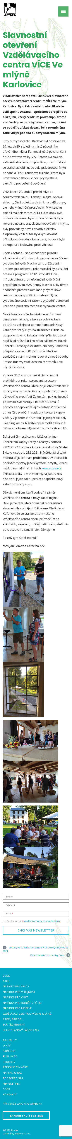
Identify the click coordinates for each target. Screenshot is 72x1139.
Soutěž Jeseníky (14, 1024)
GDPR (6, 1089)
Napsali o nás (12, 1072)
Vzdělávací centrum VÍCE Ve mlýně (27, 1013)
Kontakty (10, 1094)
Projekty (9, 1062)
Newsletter (11, 1083)
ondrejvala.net (22, 1133)
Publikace (10, 1056)
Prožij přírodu (13, 1019)
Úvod (6, 975)
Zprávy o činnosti (15, 1067)
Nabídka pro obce (15, 997)
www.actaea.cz (51, 468)
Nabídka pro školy (16, 986)
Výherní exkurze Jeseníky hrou (47, 955)
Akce (6, 981)
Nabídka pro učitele (17, 1008)
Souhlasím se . (33, 921)
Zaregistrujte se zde (26, 1115)
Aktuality (10, 1040)
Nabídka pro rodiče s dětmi (22, 1003)
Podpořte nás (13, 1078)
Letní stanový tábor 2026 (21, 1030)
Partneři (9, 1051)
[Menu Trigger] (63, 11)
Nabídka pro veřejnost (19, 992)
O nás (7, 1045)
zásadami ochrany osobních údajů (41, 921)
